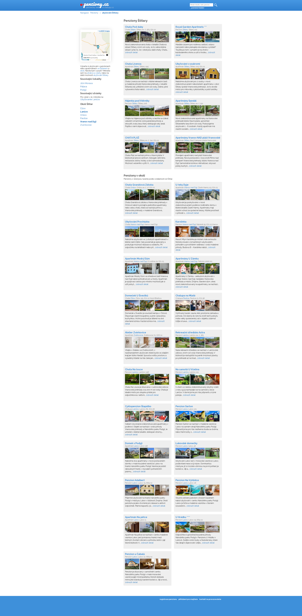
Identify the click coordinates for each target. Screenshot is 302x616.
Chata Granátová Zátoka (139, 184)
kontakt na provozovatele (210, 599)
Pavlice (186, 298)
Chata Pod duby (134, 27)
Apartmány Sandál (186, 100)
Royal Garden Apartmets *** (191, 27)
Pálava (83, 86)
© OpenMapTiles (100, 55)
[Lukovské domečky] (198, 454)
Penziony (94, 13)
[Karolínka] (198, 232)
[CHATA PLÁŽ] (147, 148)
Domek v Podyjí (133, 443)
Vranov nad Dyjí (190, 187)
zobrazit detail (131, 52)
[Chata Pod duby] (147, 37)
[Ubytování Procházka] (147, 232)
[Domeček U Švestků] (147, 306)
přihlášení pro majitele (188, 599)
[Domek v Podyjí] (147, 454)
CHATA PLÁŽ (132, 137)
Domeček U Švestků (136, 295)
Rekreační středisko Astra (190, 332)
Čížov (133, 298)
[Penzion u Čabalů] (147, 564)
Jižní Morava (86, 83)
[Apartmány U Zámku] (198, 269)
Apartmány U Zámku (187, 258)
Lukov (185, 409)
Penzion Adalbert (135, 480)
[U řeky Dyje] (198, 195)
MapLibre (86, 55)
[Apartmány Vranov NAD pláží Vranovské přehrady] (198, 148)
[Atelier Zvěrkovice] (147, 343)
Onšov (133, 187)
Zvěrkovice (138, 335)
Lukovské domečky (186, 443)
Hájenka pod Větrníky (137, 100)
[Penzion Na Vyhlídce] (198, 491)
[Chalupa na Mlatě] (198, 306)
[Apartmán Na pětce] (147, 528)
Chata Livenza (133, 64)
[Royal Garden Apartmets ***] (198, 37)
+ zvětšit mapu (104, 31)
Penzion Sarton (184, 406)
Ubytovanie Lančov (90, 99)
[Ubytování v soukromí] (198, 74)
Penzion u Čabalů (135, 554)
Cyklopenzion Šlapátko (138, 406)
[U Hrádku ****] (198, 528)
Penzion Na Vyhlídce (187, 480)
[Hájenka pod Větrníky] (147, 111)
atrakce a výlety (94, 73)
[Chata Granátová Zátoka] (147, 195)
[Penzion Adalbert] (147, 491)
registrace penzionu (168, 599)
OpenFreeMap (92, 55)
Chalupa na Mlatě (185, 295)
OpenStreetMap (94, 58)
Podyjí (83, 90)
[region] (95, 46)
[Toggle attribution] (107, 55)
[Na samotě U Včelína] (198, 380)
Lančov (186, 335)
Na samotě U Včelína (187, 369)
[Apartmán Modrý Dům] (147, 269)
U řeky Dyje (182, 184)
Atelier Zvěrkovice (135, 332)
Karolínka (181, 221)
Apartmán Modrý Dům (137, 258)
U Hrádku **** (183, 517)
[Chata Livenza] (147, 74)
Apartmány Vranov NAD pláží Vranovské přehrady (198, 137)
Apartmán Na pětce (136, 517)
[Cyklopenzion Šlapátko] (147, 417)
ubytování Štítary (100, 75)
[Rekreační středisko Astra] (198, 343)
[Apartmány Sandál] (198, 111)
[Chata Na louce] (147, 380)
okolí (82, 71)
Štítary (133, 30)
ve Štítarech (102, 68)
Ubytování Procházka (137, 221)
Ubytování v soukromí (188, 64)
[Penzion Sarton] (198, 417)
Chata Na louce (134, 369)
